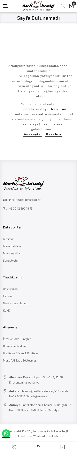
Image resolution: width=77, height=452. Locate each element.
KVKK (6, 310)
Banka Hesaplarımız (16, 303)
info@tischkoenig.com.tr (24, 199)
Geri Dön (59, 109)
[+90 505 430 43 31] (6, 433)
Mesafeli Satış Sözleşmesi (20, 360)
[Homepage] (38, 447)
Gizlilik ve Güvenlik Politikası (21, 353)
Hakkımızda (10, 289)
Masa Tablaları (13, 246)
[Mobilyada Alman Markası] (38, 6)
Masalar (8, 239)
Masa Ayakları (12, 253)
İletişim (8, 296)
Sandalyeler (11, 260)
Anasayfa (32, 134)
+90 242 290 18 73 (21, 208)
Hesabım (53, 134)
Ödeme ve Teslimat (15, 346)
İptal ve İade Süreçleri (17, 339)
